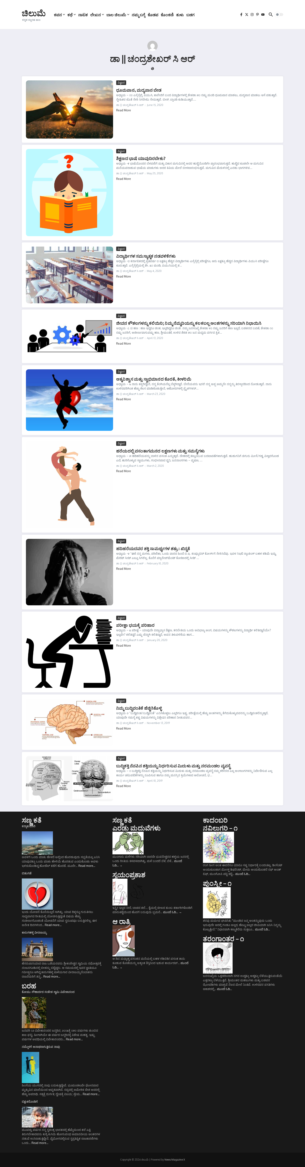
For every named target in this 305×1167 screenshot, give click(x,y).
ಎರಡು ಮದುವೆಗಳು (136, 828)
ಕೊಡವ (153, 14)
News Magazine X (175, 1159)
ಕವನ (58, 14)
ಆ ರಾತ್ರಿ (121, 921)
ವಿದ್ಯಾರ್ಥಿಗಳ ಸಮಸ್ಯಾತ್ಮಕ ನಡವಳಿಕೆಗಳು (146, 255)
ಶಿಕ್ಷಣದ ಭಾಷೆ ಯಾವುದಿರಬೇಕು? (140, 158)
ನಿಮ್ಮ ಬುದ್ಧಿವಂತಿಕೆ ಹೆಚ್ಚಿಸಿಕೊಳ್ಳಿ (139, 707)
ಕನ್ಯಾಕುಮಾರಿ (28, 826)
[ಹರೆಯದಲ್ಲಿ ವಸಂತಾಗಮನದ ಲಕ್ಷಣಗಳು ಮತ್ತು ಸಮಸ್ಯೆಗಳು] (69, 484)
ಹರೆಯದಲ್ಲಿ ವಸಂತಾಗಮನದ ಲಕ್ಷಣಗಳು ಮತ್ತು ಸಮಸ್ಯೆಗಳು (160, 450)
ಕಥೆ (70, 14)
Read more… (86, 865)
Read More (123, 110)
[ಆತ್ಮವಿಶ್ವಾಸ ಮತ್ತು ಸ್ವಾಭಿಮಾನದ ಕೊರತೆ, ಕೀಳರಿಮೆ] (69, 400)
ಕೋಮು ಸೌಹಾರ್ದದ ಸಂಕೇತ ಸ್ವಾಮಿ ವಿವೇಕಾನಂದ (48, 992)
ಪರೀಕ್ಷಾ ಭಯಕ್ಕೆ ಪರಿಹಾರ (135, 625)
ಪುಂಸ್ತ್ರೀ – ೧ (217, 883)
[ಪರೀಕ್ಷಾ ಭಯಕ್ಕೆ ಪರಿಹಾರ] (69, 652)
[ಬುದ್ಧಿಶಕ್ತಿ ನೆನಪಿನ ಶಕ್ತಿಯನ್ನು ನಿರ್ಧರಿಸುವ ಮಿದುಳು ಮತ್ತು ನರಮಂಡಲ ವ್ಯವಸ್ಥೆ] (69, 778)
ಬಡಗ (190, 14)
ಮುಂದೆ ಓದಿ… (172, 912)
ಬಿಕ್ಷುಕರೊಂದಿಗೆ (30, 1101)
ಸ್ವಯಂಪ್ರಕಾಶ (129, 874)
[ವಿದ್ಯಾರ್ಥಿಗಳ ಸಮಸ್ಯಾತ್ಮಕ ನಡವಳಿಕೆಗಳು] (69, 275)
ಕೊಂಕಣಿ (167, 14)
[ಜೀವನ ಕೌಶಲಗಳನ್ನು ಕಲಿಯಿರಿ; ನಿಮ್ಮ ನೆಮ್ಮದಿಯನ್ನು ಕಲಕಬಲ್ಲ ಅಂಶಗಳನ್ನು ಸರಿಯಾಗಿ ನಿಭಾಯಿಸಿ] (69, 336)
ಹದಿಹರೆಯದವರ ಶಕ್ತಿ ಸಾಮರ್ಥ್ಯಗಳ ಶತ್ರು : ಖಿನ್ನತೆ (153, 548)
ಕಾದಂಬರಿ (215, 820)
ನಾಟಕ (83, 14)
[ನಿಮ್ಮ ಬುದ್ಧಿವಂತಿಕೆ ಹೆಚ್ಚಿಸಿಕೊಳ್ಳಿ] (69, 722)
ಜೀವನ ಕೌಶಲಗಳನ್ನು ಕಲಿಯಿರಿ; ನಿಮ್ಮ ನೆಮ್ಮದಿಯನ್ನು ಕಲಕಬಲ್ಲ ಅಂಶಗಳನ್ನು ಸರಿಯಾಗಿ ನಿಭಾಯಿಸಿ (188, 323)
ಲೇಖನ (95, 14)
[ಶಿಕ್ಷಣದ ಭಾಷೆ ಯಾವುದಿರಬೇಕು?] (69, 192)
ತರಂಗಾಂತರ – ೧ (223, 938)
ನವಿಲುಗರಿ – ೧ (220, 828)
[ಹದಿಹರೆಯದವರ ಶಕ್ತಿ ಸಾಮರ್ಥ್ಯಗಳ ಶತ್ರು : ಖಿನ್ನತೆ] (69, 572)
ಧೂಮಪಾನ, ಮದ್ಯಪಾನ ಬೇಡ (139, 89)
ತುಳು (180, 14)
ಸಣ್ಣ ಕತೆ (31, 820)
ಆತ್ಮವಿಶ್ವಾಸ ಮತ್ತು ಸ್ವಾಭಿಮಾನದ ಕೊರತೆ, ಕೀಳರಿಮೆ (153, 378)
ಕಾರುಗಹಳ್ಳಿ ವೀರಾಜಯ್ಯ (34, 932)
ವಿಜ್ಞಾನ (121, 82)
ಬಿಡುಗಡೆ (27, 873)
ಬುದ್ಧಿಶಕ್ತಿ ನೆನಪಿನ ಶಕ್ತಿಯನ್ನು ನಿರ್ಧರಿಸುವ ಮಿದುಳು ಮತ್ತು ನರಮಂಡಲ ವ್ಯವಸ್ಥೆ (173, 765)
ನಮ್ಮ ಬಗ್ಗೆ (138, 14)
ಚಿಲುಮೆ (34, 13)
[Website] (152, 69)
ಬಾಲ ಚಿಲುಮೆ (116, 14)
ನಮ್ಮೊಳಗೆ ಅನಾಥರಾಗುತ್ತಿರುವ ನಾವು (41, 1046)
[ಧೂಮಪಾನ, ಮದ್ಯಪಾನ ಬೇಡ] (69, 109)
